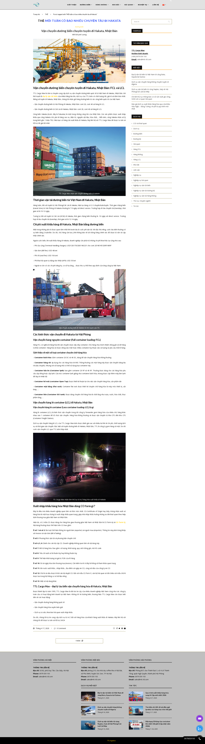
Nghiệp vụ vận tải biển (141, 185)
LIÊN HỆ (155, 5)
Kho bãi (115, 5)
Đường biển (85, 5)
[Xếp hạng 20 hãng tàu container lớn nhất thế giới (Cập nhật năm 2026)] (136, 725)
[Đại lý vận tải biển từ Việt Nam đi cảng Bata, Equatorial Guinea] (88, 696)
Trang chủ (36, 14)
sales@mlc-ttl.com (144, 59)
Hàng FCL (137, 149)
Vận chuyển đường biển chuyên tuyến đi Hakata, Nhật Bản (79, 31)
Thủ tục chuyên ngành (142, 201)
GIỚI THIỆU (71, 5)
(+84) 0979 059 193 (139, 56)
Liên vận (136, 170)
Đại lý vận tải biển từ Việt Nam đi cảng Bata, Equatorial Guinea (110, 694)
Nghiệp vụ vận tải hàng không (144, 196)
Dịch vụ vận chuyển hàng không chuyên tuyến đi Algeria (110, 708)
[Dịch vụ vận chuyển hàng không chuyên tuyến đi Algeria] (88, 710)
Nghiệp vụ (142, 5)
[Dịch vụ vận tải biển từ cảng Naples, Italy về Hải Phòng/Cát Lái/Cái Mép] (88, 725)
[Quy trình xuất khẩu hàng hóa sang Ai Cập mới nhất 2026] (136, 696)
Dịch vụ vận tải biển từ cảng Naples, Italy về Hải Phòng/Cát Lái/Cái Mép (109, 723)
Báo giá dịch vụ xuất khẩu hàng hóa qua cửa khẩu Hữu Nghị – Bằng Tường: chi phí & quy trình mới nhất (151, 106)
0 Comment (61, 628)
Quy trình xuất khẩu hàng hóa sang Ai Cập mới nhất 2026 (157, 694)
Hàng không (101, 5)
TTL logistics (111, 740)
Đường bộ (137, 139)
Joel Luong (82, 34)
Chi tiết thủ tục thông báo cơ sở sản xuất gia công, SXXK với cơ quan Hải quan (151, 98)
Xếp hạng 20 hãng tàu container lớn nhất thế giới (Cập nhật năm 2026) (157, 723)
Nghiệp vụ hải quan (140, 180)
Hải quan (128, 5)
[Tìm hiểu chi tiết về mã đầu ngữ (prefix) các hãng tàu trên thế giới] (136, 710)
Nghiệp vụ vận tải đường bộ (144, 190)
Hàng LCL (137, 159)
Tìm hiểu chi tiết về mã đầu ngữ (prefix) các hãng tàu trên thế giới (158, 708)
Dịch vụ (136, 128)
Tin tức (136, 206)
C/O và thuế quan (140, 123)
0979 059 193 (44, 673)
